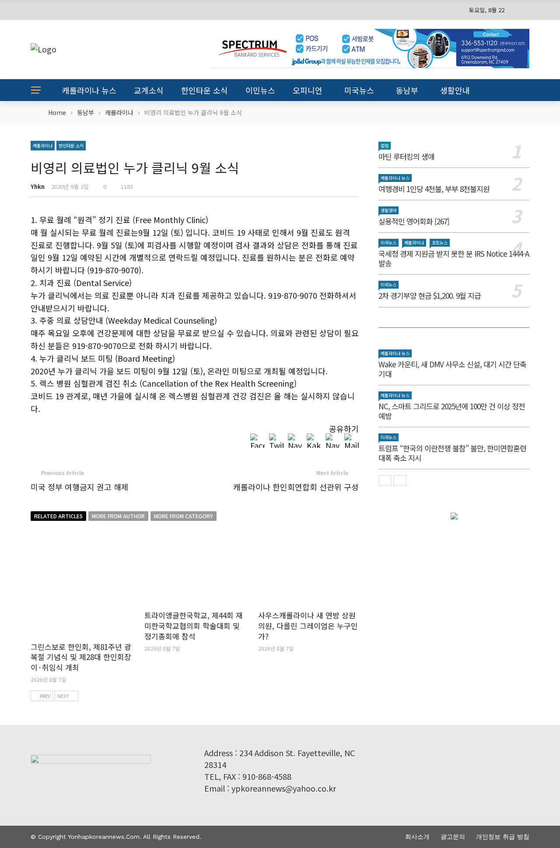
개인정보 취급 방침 (502, 836)
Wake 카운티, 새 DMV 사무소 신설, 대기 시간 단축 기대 (452, 369)
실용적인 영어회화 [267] (413, 221)
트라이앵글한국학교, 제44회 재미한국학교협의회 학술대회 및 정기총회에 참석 (193, 626)
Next (63, 695)
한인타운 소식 (204, 90)
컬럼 (384, 145)
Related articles (58, 516)
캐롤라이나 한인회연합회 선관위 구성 (296, 486)
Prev (45, 695)
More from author (118, 516)
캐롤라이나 (42, 145)
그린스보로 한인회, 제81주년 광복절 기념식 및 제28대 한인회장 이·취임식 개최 (81, 657)
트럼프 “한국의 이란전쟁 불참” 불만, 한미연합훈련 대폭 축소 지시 (452, 453)
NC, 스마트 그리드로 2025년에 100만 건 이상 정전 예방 (451, 411)
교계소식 (149, 90)
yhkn (38, 186)
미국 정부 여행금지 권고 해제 (80, 486)
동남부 (407, 90)
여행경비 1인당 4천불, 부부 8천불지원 (434, 188)
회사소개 (417, 836)
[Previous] (385, 480)
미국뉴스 (359, 90)
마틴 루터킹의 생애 (406, 156)
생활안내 (455, 90)
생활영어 (388, 210)
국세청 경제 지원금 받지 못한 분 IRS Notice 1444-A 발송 (453, 258)
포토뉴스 (440, 242)
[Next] (399, 480)
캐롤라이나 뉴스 (89, 90)
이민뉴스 (260, 90)
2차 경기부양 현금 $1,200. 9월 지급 (429, 295)
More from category (183, 516)
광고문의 (453, 836)
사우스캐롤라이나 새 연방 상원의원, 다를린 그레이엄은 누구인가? (308, 626)
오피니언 (307, 90)
